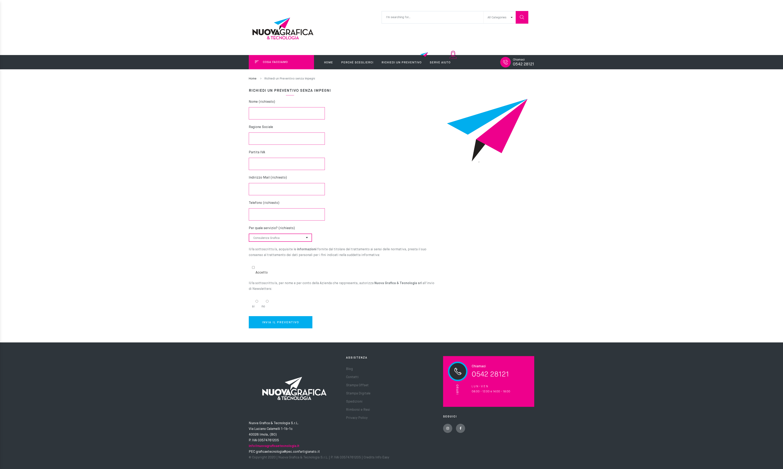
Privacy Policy (357, 418)
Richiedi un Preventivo (402, 62)
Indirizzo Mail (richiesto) (268, 177)
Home (328, 62)
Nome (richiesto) (262, 102)
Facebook (460, 428)
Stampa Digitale (358, 393)
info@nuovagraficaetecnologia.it (274, 446)
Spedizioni (354, 401)
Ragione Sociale (261, 127)
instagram (447, 428)
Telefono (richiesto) (264, 203)
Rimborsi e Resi (358, 410)
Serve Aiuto (440, 62)
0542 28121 (523, 64)
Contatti (352, 377)
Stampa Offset (357, 385)
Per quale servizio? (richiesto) (272, 228)
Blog (349, 369)
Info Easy (382, 457)
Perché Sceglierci (357, 62)
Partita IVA (257, 152)
